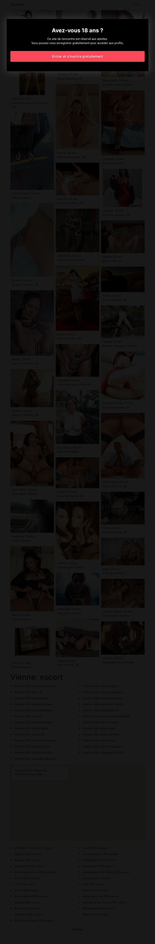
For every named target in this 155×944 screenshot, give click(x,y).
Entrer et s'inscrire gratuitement (77, 56)
